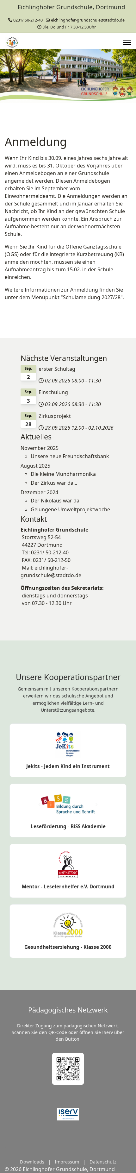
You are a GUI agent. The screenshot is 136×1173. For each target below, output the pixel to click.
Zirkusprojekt (55, 416)
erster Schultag (57, 368)
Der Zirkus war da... (54, 482)
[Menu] (127, 42)
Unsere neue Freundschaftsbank (70, 456)
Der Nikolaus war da (55, 500)
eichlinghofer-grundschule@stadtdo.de (88, 20)
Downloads (32, 1162)
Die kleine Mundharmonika (63, 473)
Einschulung (53, 392)
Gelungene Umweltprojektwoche (70, 509)
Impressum (67, 1162)
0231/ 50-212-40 (28, 20)
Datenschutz (103, 1162)
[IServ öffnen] (68, 1114)
